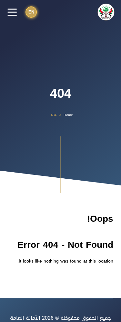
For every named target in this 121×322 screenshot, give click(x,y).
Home (68, 115)
